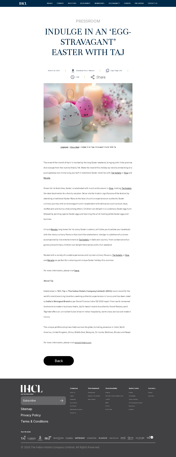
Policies (131, 392)
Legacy (72, 396)
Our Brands (73, 406)
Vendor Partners (133, 399)
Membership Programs (76, 409)
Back (59, 361)
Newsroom (132, 406)
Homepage (64, 147)
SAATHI (107, 399)
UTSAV (107, 406)
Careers (150, 392)
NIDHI (106, 402)
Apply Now (151, 396)
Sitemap (26, 409)
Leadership (73, 399)
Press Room (74, 147)
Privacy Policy (31, 415)
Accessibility (132, 396)
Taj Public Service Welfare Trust (114, 396)
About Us (72, 392)
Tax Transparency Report (136, 402)
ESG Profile (108, 409)
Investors (131, 409)
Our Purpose (73, 402)
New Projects (92, 399)
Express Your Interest (94, 396)
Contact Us (73, 413)
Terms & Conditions (34, 421)
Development (91, 392)
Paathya (107, 392)
